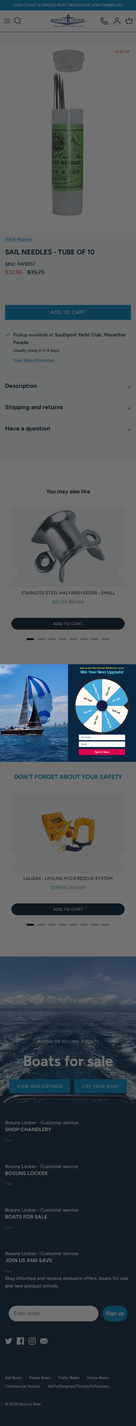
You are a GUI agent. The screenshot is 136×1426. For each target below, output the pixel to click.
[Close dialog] (3, 667)
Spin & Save (102, 752)
